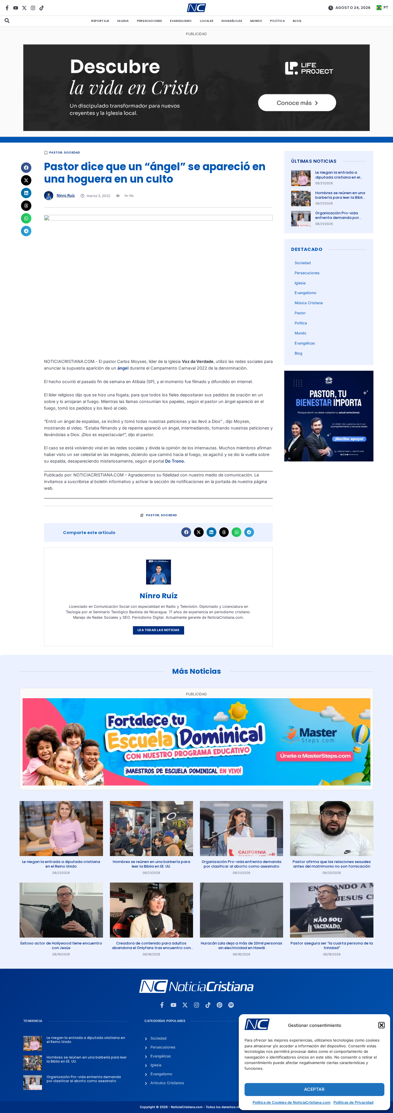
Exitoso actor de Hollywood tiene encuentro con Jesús (61, 945)
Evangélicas (232, 21)
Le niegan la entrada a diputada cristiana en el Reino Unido (337, 177)
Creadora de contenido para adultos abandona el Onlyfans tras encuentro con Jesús (151, 948)
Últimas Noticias (313, 161)
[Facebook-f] (7, 7)
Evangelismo (181, 21)
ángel (123, 368)
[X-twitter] (24, 7)
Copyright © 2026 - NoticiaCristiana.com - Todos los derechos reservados (196, 1107)
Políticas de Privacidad (353, 1102)
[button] (381, 1025)
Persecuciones (149, 21)
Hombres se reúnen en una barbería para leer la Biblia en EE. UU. (340, 197)
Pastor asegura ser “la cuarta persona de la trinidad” (332, 945)
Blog (297, 21)
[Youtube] (15, 7)
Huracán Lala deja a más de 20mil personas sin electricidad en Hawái (241, 945)
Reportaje (100, 21)
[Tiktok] (41, 7)
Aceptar (314, 1089)
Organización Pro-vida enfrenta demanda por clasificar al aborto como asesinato (339, 220)
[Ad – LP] (196, 129)
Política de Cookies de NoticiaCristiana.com (292, 1102)
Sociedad (72, 152)
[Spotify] (231, 1005)
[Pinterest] (219, 1005)
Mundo (256, 21)
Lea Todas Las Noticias (158, 630)
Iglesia (123, 21)
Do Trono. (175, 461)
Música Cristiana (309, 303)
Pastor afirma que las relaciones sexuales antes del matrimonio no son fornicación (332, 864)
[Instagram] (32, 7)
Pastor (55, 152)
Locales (206, 21)
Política (277, 21)
